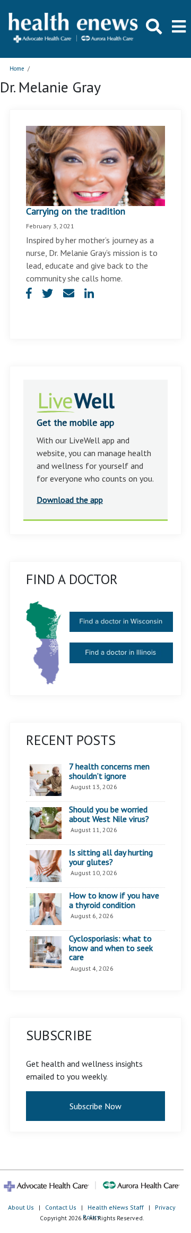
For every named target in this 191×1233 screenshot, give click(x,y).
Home (17, 68)
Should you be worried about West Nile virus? (109, 814)
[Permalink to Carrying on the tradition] (95, 165)
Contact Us (60, 1207)
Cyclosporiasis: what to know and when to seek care (111, 948)
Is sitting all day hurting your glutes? (111, 857)
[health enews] (73, 29)
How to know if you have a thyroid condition (114, 900)
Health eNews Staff (116, 1207)
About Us (21, 1207)
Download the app (70, 499)
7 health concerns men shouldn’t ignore (109, 771)
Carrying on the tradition (75, 211)
